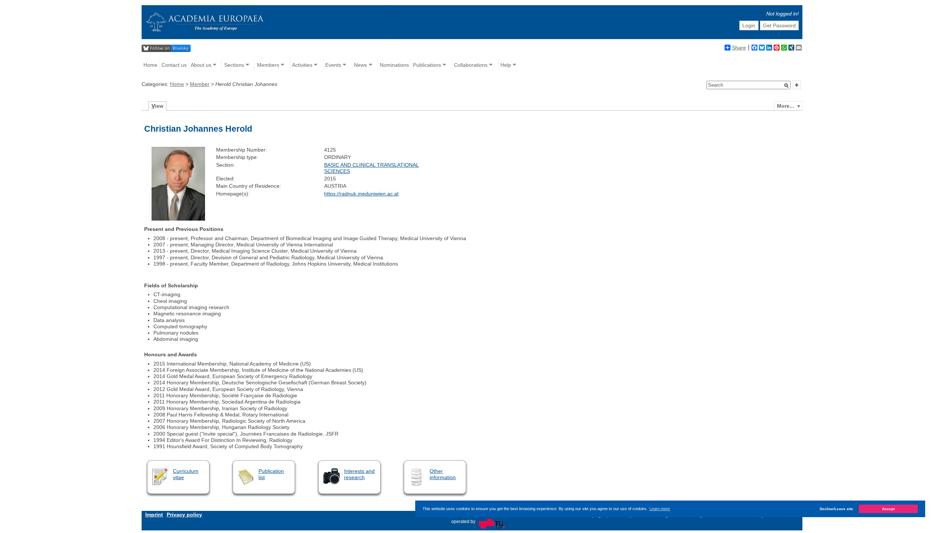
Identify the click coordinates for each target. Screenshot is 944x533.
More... (785, 106)
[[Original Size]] (178, 219)
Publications (427, 65)
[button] (786, 86)
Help (505, 65)
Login (748, 25)
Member (199, 84)
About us (201, 65)
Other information (443, 474)
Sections (234, 65)
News (360, 65)
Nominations (394, 65)
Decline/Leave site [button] (836, 509)
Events (333, 65)
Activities (302, 65)
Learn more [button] (659, 508)
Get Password (779, 25)
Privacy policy (184, 515)
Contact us (174, 65)
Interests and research (359, 474)
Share (739, 48)
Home (150, 65)
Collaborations (470, 65)
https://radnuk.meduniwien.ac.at (361, 194)
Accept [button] (888, 509)
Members (268, 65)
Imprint (154, 515)
